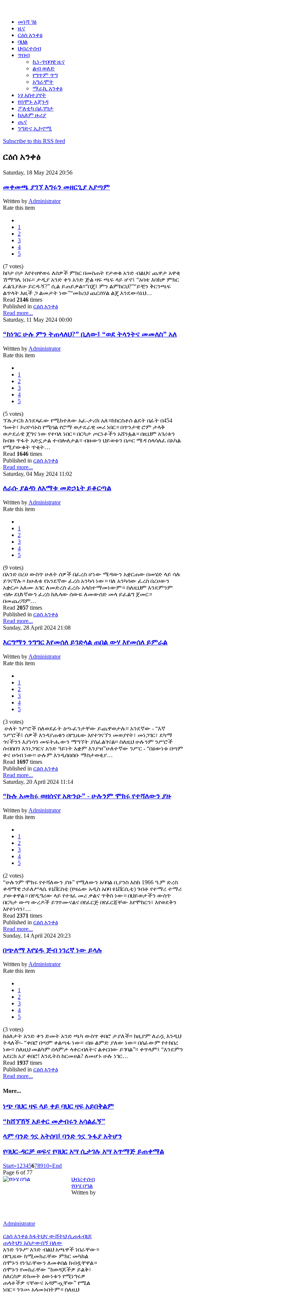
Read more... (18, 313)
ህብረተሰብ (83, 1179)
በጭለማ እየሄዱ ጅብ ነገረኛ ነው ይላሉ (52, 950)
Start (8, 1166)
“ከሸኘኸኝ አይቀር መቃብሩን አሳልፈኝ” (54, 1121)
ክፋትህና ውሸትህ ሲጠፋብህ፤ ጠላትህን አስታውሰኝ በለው (47, 1239)
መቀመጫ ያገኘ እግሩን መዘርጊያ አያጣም (56, 187)
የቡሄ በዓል (82, 1186)
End (57, 1166)
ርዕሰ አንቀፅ (45, 306)
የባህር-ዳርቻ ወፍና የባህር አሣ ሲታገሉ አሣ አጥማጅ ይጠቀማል (83, 1151)
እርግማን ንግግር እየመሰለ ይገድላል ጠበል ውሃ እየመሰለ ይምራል (85, 642)
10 (46, 1166)
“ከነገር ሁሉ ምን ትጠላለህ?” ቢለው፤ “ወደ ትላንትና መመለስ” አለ (90, 334)
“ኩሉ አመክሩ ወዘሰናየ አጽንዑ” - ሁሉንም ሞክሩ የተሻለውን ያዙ (87, 796)
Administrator (44, 201)
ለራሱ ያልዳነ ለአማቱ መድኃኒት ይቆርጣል (57, 488)
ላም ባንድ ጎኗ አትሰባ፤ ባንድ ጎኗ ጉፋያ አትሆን (62, 1136)
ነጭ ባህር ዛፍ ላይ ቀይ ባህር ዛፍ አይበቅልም (58, 1106)
